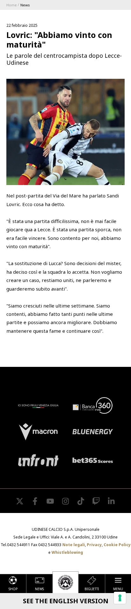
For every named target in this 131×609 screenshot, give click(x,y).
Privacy (94, 544)
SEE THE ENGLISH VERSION (65, 601)
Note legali (73, 544)
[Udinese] (65, 582)
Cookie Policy (117, 544)
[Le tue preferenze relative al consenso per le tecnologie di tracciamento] (120, 598)
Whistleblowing (67, 552)
